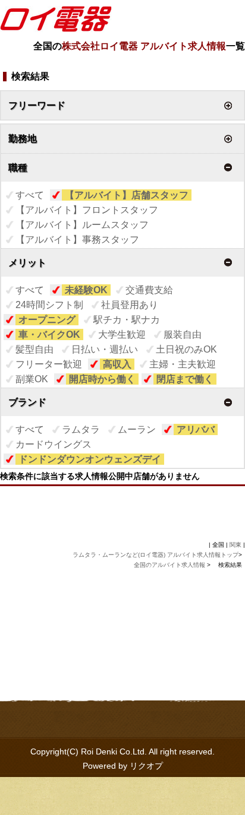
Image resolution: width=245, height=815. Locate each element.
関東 (235, 544)
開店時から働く (102, 379)
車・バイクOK (49, 334)
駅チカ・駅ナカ (126, 320)
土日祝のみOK (186, 349)
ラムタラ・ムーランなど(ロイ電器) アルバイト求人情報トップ (155, 554)
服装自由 (183, 334)
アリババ (196, 429)
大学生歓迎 (122, 334)
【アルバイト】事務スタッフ (77, 239)
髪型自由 (34, 349)
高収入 (117, 364)
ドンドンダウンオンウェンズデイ (89, 459)
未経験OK (86, 290)
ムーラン (137, 429)
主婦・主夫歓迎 (182, 364)
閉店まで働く (184, 379)
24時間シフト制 (49, 305)
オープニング (47, 320)
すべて (29, 195)
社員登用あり (129, 305)
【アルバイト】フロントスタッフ (86, 210)
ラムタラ (81, 429)
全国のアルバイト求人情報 (170, 565)
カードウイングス (53, 444)
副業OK (31, 379)
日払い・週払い (104, 349)
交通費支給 (149, 290)
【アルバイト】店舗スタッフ (127, 195)
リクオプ (146, 765)
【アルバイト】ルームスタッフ (82, 225)
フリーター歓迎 (48, 364)
